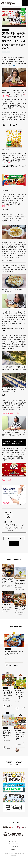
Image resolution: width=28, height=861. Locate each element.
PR (8, 52)
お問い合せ (14, 838)
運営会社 (13, 849)
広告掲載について (13, 841)
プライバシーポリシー (13, 846)
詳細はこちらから (6, 480)
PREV (8, 538)
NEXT (19, 538)
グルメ (4, 52)
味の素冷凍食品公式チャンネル (11, 413)
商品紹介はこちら (7, 163)
